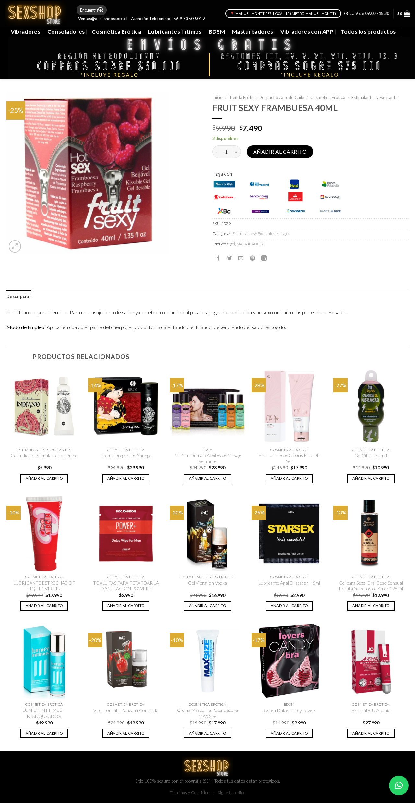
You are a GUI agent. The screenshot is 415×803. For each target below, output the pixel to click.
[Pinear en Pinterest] (252, 258)
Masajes (283, 233)
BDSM (217, 31)
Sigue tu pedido (231, 792)
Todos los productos (368, 31)
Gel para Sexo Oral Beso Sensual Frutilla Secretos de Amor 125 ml (371, 585)
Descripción (18, 296)
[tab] (18, 296)
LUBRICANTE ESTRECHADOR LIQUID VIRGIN (44, 585)
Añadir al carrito (280, 151)
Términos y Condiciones (192, 792)
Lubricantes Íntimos (175, 31)
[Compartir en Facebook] (218, 258)
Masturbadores (252, 31)
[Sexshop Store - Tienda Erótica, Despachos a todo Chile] (36, 13)
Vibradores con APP (307, 31)
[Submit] (101, 10)
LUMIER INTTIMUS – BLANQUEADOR (44, 713)
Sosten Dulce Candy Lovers (289, 710)
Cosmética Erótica (116, 31)
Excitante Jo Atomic (371, 710)
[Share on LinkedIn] (264, 258)
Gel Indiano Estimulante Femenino (44, 455)
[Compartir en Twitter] (229, 258)
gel (232, 243)
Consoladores (66, 31)
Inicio (217, 97)
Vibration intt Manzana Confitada (125, 710)
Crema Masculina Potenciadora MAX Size (207, 713)
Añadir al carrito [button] (44, 478)
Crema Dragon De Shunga (125, 455)
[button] (399, 785)
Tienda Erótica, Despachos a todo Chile (266, 97)
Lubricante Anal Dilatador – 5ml (289, 583)
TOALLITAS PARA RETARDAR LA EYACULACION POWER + (126, 585)
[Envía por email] (241, 258)
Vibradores (25, 31)
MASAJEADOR (249, 243)
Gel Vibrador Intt (371, 455)
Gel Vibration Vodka (207, 583)
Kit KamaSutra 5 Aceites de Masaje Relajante (207, 458)
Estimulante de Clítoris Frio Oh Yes (289, 458)
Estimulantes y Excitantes (375, 97)
